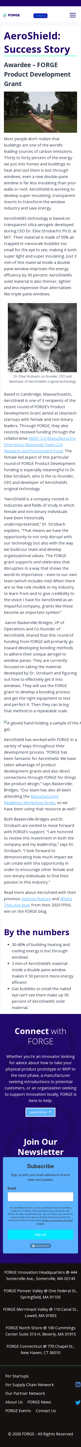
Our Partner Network (25, 1393)
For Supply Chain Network (29, 1384)
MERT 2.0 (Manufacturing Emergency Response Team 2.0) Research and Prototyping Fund (40, 445)
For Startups (17, 1376)
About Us (14, 1402)
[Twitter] (78, 1403)
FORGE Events (18, 1410)
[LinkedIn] (78, 1384)
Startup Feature (36, 898)
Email (12, 1188)
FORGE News (39, 1402)
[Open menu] (72, 15)
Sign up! (40, 1234)
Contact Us (40, 15)
